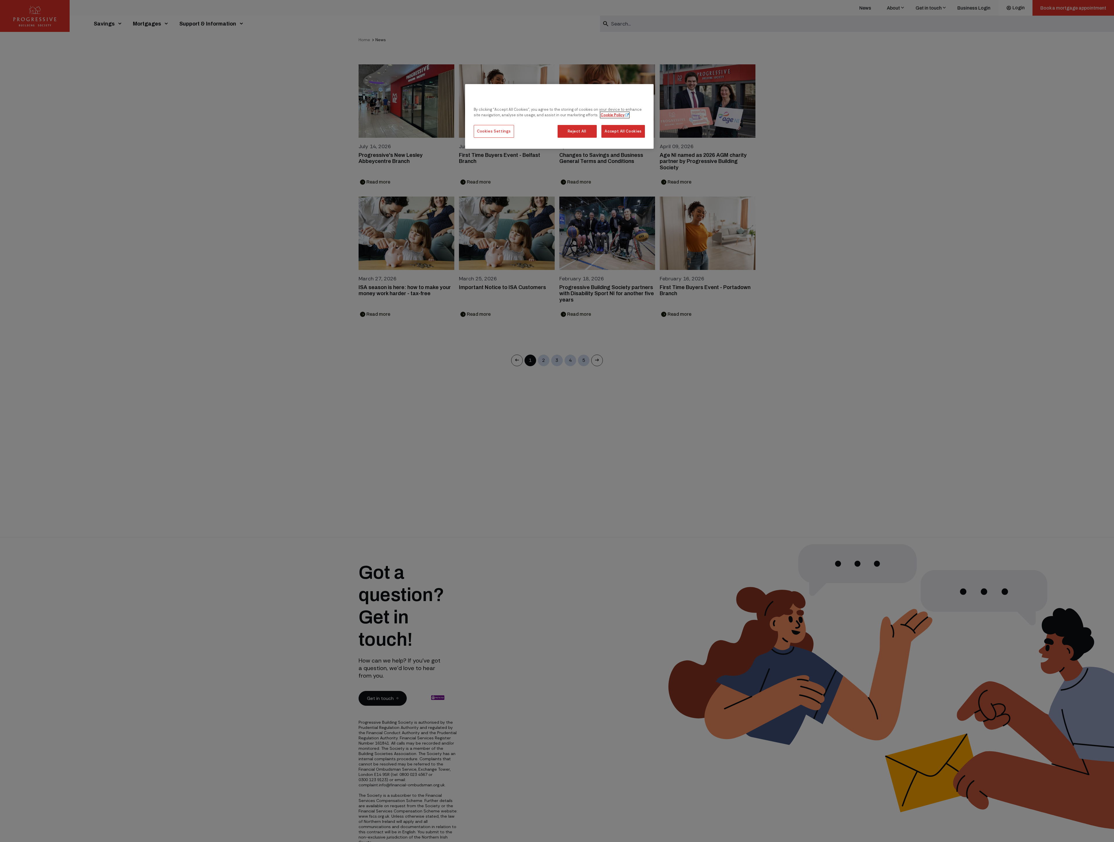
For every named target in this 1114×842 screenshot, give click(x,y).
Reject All (577, 131)
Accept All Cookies (623, 131)
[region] (559, 116)
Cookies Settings (494, 131)
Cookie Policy (613, 115)
